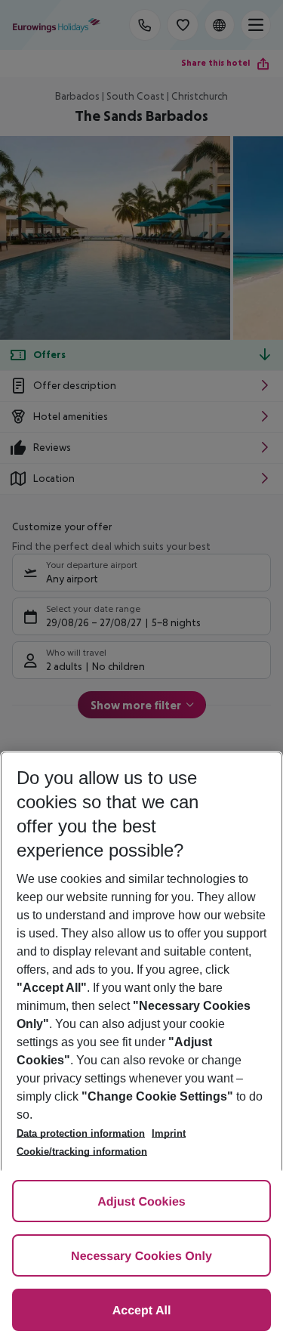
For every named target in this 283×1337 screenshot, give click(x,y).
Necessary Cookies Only (141, 1256)
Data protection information (81, 1133)
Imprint (169, 1133)
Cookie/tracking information (82, 1151)
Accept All (141, 1311)
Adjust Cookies (141, 1202)
